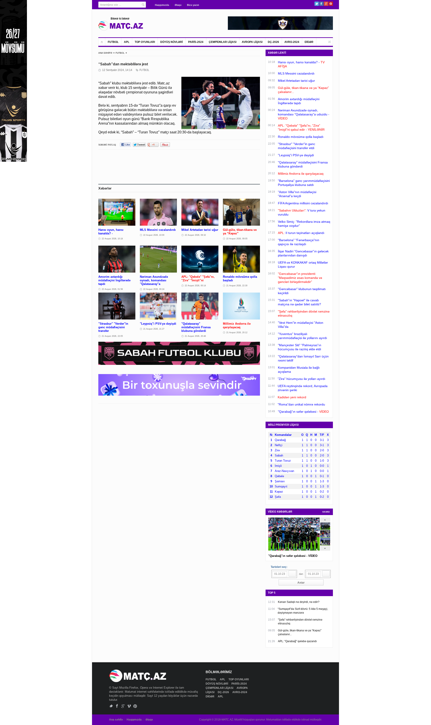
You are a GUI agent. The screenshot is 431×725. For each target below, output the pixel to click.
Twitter (316, 4)
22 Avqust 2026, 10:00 (153, 235)
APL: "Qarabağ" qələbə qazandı (297, 641)
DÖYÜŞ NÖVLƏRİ (171, 42)
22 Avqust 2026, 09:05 (236, 239)
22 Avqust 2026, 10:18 (112, 239)
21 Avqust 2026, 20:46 (195, 336)
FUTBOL (113, 42)
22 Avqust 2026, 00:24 (153, 289)
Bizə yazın (193, 5)
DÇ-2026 (273, 42)
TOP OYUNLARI (145, 42)
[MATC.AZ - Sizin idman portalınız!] (120, 26)
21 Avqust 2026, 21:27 (153, 329)
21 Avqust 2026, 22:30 (236, 285)
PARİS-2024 (195, 42)
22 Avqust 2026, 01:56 (112, 289)
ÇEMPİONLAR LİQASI (222, 42)
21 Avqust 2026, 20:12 (236, 332)
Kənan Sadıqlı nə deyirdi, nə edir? (298, 602)
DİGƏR (309, 42)
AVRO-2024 (291, 42)
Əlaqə (178, 5)
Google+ (326, 4)
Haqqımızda (162, 5)
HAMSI (326, 512)
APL (126, 42)
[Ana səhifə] (101, 42)
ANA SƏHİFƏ (105, 53)
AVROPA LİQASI (252, 42)
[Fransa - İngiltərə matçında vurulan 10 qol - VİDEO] (325, 544)
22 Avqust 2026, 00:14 (195, 285)
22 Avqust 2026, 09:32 (195, 235)
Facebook (321, 4)
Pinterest (331, 4)
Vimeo (129, 706)
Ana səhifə (116, 719)
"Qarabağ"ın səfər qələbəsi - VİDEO (292, 556)
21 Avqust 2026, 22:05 (112, 336)
